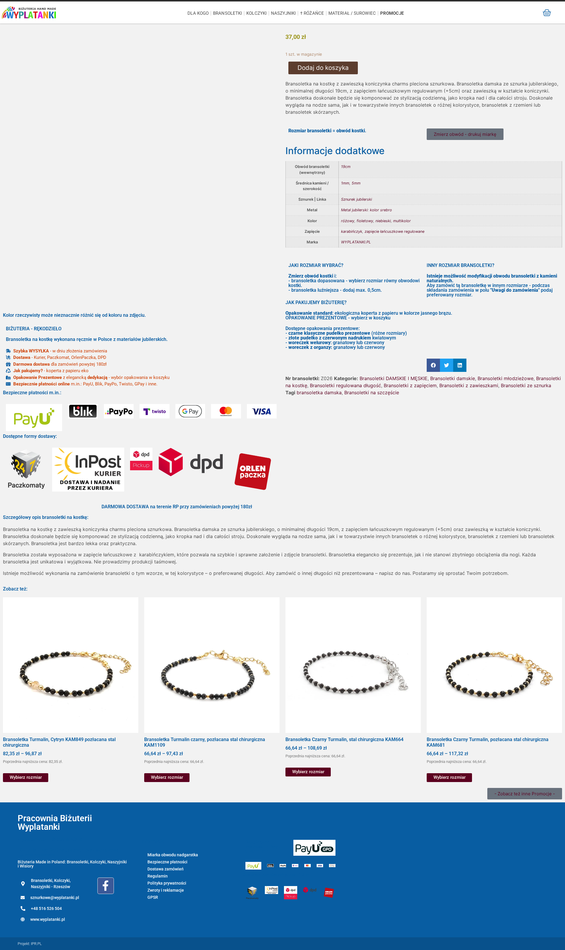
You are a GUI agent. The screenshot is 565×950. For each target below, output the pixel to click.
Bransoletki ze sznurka (526, 385)
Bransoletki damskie (452, 378)
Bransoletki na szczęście (371, 392)
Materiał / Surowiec (352, 13)
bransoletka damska (319, 392)
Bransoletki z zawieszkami (468, 385)
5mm (356, 183)
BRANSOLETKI (227, 13)
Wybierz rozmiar (26, 777)
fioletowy (365, 221)
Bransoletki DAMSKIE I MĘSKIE (394, 378)
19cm (345, 166)
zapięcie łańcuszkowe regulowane (394, 231)
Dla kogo (198, 13)
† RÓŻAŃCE (312, 13)
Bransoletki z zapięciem (410, 385)
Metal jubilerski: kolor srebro (366, 210)
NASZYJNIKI (283, 13)
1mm (345, 183)
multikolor (402, 221)
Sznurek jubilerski (356, 199)
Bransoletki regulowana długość (345, 385)
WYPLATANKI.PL (356, 242)
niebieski (383, 221)
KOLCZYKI (256, 13)
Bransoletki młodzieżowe (506, 378)
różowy (347, 221)
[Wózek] (547, 13)
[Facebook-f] (105, 886)
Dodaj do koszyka (323, 67)
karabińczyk (351, 231)
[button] (433, 365)
